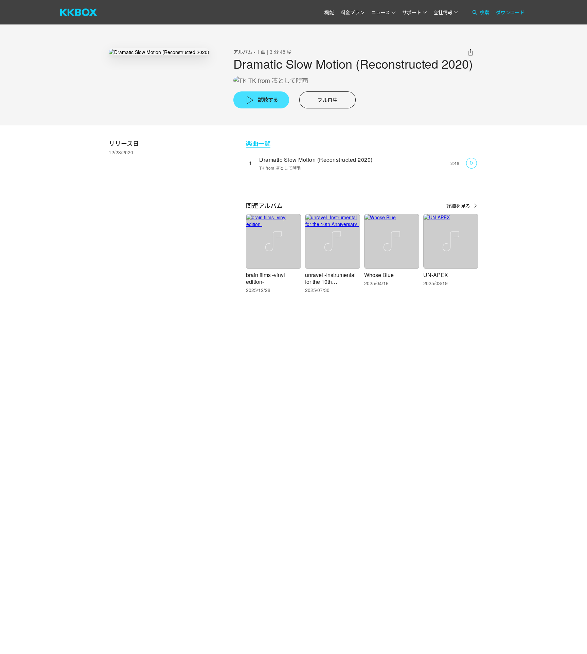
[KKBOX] (78, 12)
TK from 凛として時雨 (278, 80)
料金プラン (352, 12)
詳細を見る (458, 205)
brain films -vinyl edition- (265, 278)
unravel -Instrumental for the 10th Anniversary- (330, 281)
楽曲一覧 (258, 143)
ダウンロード (510, 12)
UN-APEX (435, 275)
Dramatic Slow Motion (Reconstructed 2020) (316, 160)
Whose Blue (379, 275)
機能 (329, 12)
